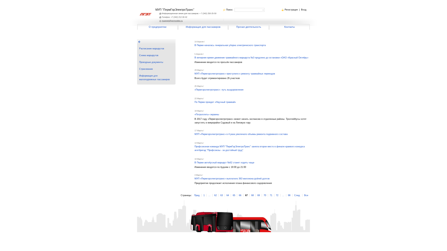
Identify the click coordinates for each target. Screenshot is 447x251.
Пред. (197, 195)
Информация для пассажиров (203, 26)
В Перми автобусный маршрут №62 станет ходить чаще (224, 162)
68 (252, 195)
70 (265, 195)
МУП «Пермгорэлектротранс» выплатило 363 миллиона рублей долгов (232, 178)
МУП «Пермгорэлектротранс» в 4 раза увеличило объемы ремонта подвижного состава (241, 134)
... (209, 195)
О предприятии (157, 26)
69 (258, 195)
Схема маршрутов (148, 55)
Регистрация (291, 9)
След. (297, 195)
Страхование (146, 69)
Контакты (289, 26)
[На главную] (139, 41)
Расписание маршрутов (151, 48)
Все (306, 195)
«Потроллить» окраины (207, 114)
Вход (303, 9)
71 (271, 195)
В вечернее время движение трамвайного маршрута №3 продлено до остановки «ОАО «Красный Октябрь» (251, 57)
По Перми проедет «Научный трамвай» (215, 102)
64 (227, 195)
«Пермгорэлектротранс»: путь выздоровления (219, 89)
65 (234, 195)
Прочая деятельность (248, 26)
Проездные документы (151, 62)
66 (240, 195)
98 (289, 195)
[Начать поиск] (263, 9)
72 (277, 195)
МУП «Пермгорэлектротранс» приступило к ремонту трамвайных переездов (235, 73)
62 (215, 195)
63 (221, 195)
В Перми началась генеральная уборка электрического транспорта (230, 45)
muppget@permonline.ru (172, 21)
